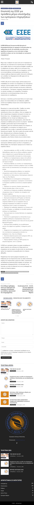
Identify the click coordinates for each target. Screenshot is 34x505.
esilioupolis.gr (7, 5)
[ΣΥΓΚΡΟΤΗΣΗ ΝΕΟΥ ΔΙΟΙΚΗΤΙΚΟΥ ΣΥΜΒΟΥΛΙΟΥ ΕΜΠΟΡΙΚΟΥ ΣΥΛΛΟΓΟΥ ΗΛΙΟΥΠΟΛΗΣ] (5, 402)
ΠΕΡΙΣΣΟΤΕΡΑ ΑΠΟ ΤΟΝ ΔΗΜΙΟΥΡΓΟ (22, 298)
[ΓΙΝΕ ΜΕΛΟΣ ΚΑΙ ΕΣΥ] (6, 305)
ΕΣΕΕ (17, 273)
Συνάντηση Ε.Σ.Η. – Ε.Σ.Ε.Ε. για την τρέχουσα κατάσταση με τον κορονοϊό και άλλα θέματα (25, 289)
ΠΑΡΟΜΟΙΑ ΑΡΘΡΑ (7, 298)
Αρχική (2, 5)
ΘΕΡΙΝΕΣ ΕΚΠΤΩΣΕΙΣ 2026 (27, 310)
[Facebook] (2, 23)
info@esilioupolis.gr (20, 440)
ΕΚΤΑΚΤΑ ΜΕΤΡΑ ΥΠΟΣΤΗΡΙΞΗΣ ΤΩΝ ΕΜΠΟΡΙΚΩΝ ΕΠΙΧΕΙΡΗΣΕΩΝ (17, 271)
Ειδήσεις (10, 8)
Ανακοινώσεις (4, 486)
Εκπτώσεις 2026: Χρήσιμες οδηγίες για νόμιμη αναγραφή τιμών (20, 392)
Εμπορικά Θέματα (17, 8)
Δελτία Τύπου (4, 493)
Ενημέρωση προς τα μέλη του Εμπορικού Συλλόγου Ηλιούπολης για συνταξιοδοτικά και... (21, 378)
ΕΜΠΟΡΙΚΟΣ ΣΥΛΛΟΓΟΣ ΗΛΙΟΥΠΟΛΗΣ (8, 273)
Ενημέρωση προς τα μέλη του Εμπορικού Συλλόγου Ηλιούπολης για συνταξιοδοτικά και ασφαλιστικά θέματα (17, 311)
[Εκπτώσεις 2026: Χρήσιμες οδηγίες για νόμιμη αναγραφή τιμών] (5, 394)
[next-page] (18, 316)
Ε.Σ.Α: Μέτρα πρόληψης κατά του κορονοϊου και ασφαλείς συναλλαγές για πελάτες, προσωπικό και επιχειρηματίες (8, 289)
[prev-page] (16, 316)
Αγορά (2, 490)
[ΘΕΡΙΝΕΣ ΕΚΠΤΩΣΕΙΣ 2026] (28, 305)
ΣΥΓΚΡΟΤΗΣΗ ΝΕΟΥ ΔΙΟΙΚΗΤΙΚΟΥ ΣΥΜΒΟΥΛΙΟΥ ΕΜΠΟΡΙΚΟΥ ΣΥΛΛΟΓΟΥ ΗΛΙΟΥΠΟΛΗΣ (20, 401)
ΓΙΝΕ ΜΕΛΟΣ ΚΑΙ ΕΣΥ (5, 309)
